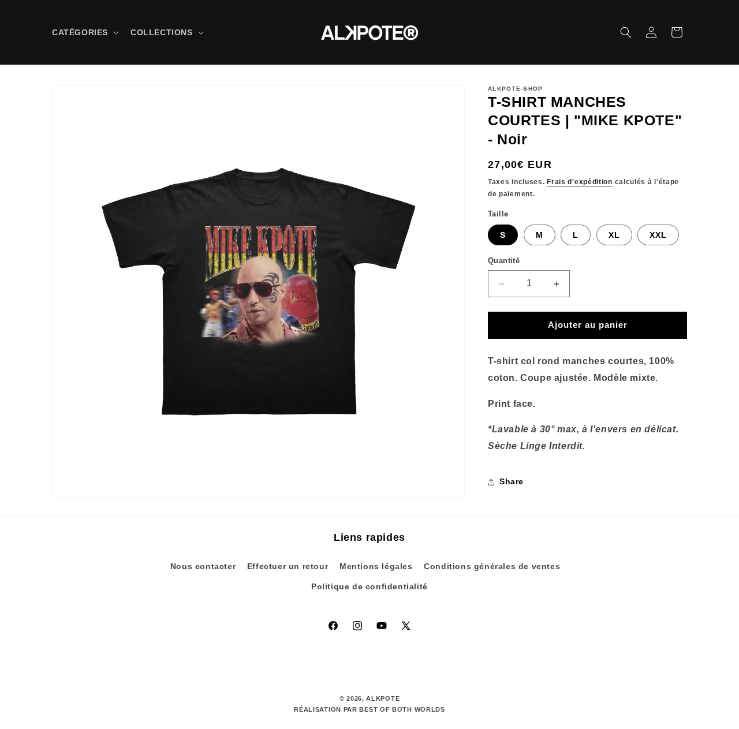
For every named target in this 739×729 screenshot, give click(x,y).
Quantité (504, 261)
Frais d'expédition (580, 182)
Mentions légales (376, 565)
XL (614, 235)
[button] (84, 32)
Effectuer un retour (287, 565)
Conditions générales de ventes (492, 565)
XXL (658, 235)
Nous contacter (203, 565)
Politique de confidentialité (369, 585)
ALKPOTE (383, 698)
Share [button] (511, 482)
